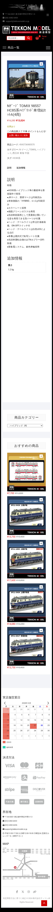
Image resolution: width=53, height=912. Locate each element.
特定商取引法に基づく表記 (14, 898)
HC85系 (16, 158)
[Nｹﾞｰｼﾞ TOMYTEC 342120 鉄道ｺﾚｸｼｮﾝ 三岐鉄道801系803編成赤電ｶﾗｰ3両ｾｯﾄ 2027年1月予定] (26, 472)
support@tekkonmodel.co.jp (17, 21)
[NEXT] (47, 703)
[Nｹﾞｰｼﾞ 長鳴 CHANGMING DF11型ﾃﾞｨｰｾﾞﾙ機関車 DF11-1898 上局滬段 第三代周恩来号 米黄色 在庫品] (26, 559)
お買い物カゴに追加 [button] (16, 326)
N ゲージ (23, 149)
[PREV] (5, 703)
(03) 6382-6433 (10, 821)
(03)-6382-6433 (11, 18)
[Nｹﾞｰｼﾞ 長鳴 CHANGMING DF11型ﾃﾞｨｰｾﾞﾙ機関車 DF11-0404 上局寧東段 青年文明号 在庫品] (26, 602)
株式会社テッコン (40, 898)
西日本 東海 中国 (21, 153)
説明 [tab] (9, 167)
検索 (28, 38)
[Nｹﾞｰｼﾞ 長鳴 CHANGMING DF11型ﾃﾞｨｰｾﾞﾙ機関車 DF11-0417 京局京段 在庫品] (26, 646)
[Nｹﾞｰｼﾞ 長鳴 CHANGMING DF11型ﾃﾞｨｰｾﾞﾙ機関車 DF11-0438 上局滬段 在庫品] (26, 515)
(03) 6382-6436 (10, 825)
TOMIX (32, 149)
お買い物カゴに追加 (18, 135)
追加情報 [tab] (20, 167)
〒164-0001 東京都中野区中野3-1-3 (20, 14)
